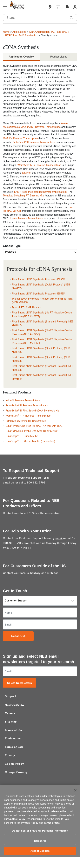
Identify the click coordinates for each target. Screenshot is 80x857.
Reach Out (18, 636)
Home (6, 31)
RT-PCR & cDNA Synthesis (20, 35)
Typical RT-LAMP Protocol (27, 307)
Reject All (40, 840)
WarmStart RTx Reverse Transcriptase (39, 165)
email (59, 538)
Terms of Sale (14, 746)
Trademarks (13, 738)
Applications (19, 31)
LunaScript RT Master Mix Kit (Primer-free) (30, 441)
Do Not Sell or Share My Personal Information (40, 830)
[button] (71, 17)
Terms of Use (14, 730)
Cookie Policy (14, 763)
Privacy (10, 755)
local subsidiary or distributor (39, 572)
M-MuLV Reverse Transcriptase (20, 138)
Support (10, 696)
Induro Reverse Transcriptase (26, 218)
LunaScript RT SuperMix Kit (21, 436)
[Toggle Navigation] (5, 8)
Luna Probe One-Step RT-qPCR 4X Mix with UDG (34, 425)
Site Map (11, 721)
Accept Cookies (40, 850)
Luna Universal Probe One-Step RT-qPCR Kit (31, 430)
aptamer (26, 172)
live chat (29, 543)
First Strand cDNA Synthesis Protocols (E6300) (38, 279)
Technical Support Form (33, 477)
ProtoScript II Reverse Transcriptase (33, 142)
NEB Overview (14, 704)
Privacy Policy (29, 822)
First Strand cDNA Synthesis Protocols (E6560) (38, 293)
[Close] (75, 790)
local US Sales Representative (40, 513)
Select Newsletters (19, 682)
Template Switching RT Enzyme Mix (23, 195)
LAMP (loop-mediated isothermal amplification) (40, 191)
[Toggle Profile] (75, 7)
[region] (40, 821)
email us (8, 482)
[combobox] (35, 17)
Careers (10, 713)
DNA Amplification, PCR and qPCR (49, 31)
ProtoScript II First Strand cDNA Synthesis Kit (32, 410)
